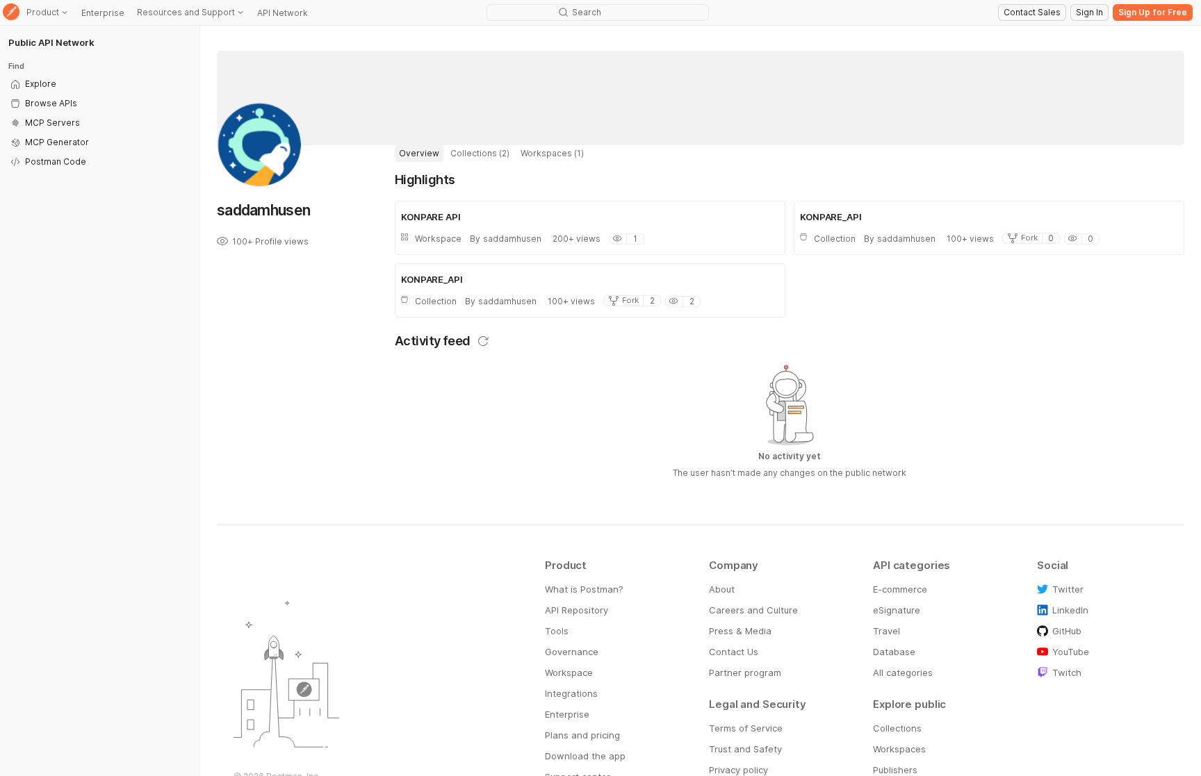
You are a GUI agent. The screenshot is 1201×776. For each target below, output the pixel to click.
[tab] (419, 153)
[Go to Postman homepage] (11, 12)
